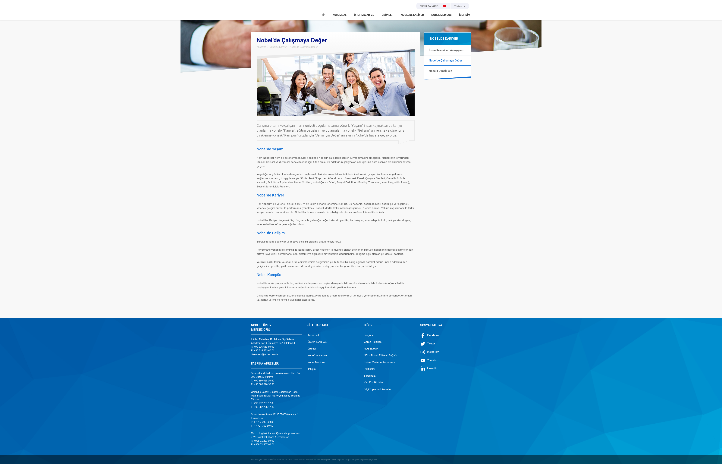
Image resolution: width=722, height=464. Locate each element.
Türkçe (458, 6)
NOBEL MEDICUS (441, 14)
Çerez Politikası (373, 341)
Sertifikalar (370, 375)
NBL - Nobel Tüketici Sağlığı (380, 355)
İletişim (311, 368)
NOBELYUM (371, 348)
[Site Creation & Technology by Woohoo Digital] (465, 459)
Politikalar (369, 368)
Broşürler (369, 335)
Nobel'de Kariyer (278, 47)
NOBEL (256, 10)
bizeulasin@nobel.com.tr (264, 354)
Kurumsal (313, 335)
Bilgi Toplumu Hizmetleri (378, 389)
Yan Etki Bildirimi (373, 382)
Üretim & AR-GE (317, 341)
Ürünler (311, 348)
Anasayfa (261, 47)
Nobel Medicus (316, 362)
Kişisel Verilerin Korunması (379, 362)
